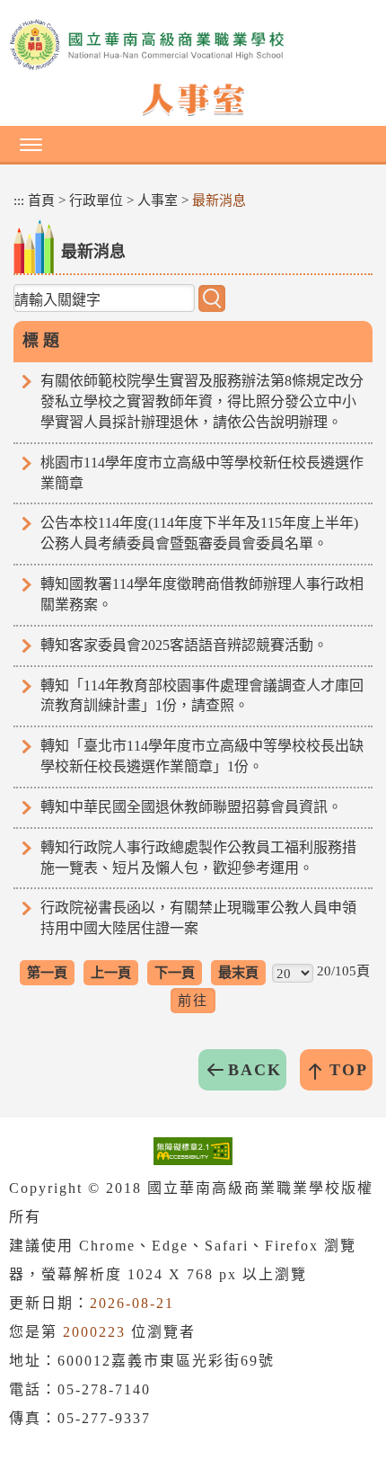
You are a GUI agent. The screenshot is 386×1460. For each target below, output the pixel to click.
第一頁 (47, 972)
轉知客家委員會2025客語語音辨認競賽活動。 (184, 645)
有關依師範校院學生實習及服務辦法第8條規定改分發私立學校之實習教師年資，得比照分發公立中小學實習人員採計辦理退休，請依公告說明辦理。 (202, 401)
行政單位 (96, 200)
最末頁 (238, 972)
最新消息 (219, 200)
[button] (193, 144)
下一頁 (174, 972)
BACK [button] (255, 1070)
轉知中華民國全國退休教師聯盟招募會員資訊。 (191, 807)
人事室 (157, 200)
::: (18, 200)
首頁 (41, 200)
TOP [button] (348, 1070)
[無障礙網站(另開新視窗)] (193, 1151)
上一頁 (111, 972)
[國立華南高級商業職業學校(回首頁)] (193, 45)
